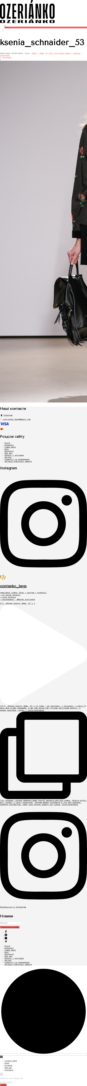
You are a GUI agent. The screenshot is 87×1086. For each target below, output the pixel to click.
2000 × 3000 (38, 54)
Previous (6, 58)
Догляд (8, 457)
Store (7, 443)
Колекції (9, 445)
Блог (7, 449)
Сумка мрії (10, 447)
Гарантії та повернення (17, 460)
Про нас (8, 453)
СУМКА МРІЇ (11, 1061)
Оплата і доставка (14, 455)
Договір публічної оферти (18, 462)
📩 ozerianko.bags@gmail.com (15, 420)
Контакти (9, 451)
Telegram (7, 415)
